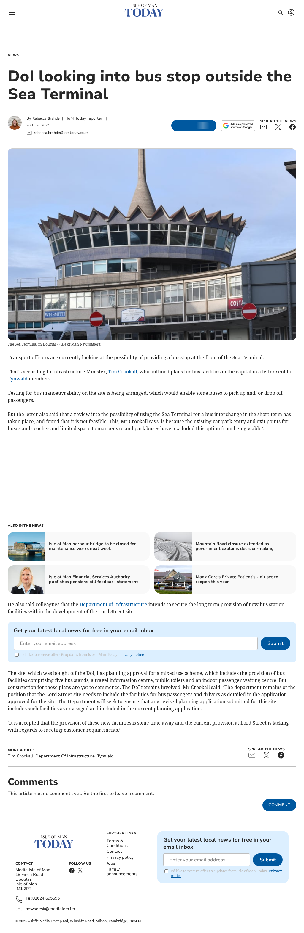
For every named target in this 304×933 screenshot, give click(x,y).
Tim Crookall (122, 372)
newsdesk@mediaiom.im (50, 909)
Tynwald (18, 379)
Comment (279, 805)
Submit (275, 643)
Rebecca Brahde (46, 118)
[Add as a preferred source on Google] (238, 125)
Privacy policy (120, 857)
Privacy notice (131, 654)
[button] (12, 13)
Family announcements (122, 871)
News (13, 55)
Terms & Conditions (117, 843)
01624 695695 (46, 898)
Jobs (111, 863)
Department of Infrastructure (113, 604)
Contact (114, 851)
